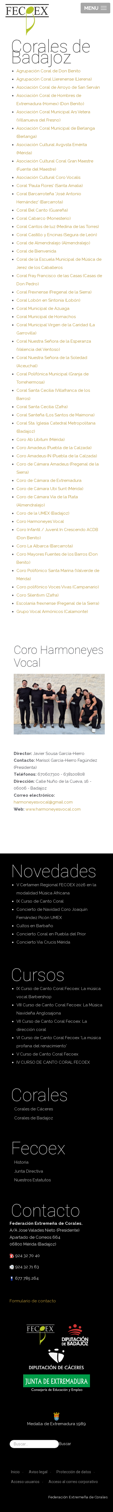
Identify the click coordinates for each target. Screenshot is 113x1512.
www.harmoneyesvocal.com (53, 809)
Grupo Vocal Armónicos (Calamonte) (52, 611)
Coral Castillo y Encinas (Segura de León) (56, 234)
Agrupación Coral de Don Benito (48, 71)
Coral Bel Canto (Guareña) (42, 210)
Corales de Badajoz (33, 1118)
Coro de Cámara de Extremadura (48, 480)
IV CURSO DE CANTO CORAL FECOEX (53, 1062)
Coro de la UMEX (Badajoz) (42, 513)
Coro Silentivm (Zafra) (37, 595)
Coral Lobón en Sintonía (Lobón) (48, 300)
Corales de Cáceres (33, 1109)
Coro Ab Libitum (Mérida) (40, 439)
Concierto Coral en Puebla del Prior (51, 934)
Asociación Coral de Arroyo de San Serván (58, 87)
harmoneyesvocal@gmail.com (43, 802)
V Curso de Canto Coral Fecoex (47, 1054)
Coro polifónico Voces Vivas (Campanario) (57, 587)
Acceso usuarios (25, 1482)
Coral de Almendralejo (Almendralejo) (53, 243)
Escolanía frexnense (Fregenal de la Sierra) (57, 603)
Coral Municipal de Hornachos (46, 316)
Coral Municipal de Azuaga (42, 308)
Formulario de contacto (33, 1300)
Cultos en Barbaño (34, 925)
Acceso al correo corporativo (73, 1482)
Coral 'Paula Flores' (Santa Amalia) (49, 185)
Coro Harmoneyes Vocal (40, 521)
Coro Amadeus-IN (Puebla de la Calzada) (56, 455)
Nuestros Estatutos (32, 1180)
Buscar (65, 1444)
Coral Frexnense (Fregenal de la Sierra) (54, 292)
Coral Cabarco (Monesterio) (43, 218)
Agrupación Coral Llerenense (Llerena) (54, 79)
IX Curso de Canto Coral (40, 901)
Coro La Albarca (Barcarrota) (44, 546)
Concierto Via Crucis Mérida (43, 942)
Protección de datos (73, 1472)
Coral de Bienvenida (36, 251)
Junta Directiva (28, 1171)
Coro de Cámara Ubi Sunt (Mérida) (49, 488)
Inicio (15, 1472)
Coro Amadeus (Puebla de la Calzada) (54, 447)
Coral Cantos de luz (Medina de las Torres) (57, 226)
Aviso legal (38, 1472)
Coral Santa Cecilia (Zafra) (42, 406)
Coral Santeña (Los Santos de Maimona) (55, 415)
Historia (21, 1162)
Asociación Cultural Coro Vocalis (48, 177)
